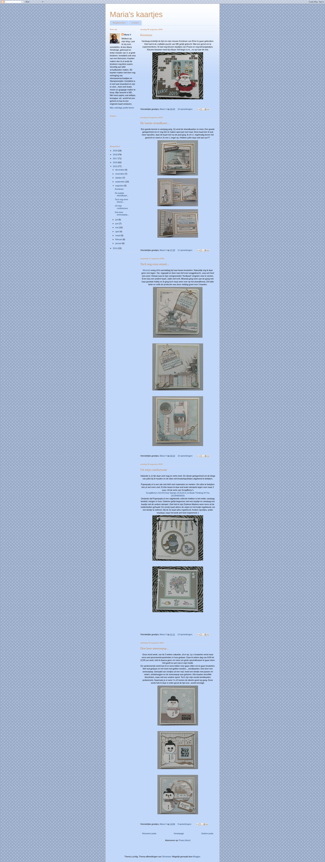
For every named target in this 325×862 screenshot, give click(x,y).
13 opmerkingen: (185, 634)
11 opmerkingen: (185, 250)
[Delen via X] (203, 109)
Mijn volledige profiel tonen (122, 108)
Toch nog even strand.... (155, 264)
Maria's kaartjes (136, 14)
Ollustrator (166, 857)
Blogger (196, 857)
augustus (119, 186)
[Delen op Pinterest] (208, 109)
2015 (115, 166)
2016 (115, 162)
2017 (115, 158)
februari (119, 239)
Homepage (179, 833)
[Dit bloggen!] (201, 109)
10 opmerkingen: (185, 109)
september (120, 182)
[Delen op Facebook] (205, 109)
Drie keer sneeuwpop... (154, 648)
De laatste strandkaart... (154, 123)
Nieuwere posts (149, 833)
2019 (115, 151)
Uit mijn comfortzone (153, 469)
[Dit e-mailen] (198, 109)
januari (118, 243)
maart (118, 235)
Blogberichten (119, 23)
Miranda (146, 270)
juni (117, 224)
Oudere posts (207, 833)
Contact (135, 23)
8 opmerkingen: (185, 824)
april (117, 232)
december (120, 170)
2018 (115, 154)
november (120, 174)
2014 (115, 248)
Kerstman (146, 35)
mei (117, 227)
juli (116, 220)
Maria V (127, 35)
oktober (119, 178)
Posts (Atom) (184, 840)
